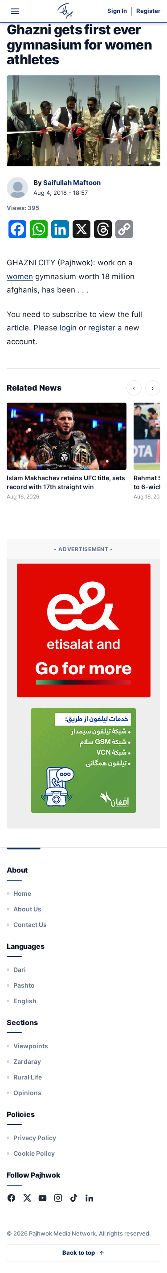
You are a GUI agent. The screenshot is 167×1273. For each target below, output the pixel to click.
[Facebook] (11, 1198)
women (20, 276)
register (101, 327)
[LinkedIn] (89, 1198)
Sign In (117, 11)
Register (148, 11)
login (68, 327)
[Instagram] (58, 1198)
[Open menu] (15, 11)
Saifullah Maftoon (72, 182)
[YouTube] (42, 1198)
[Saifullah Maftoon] (17, 188)
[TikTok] (73, 1198)
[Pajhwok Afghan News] (65, 11)
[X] (27, 1198)
